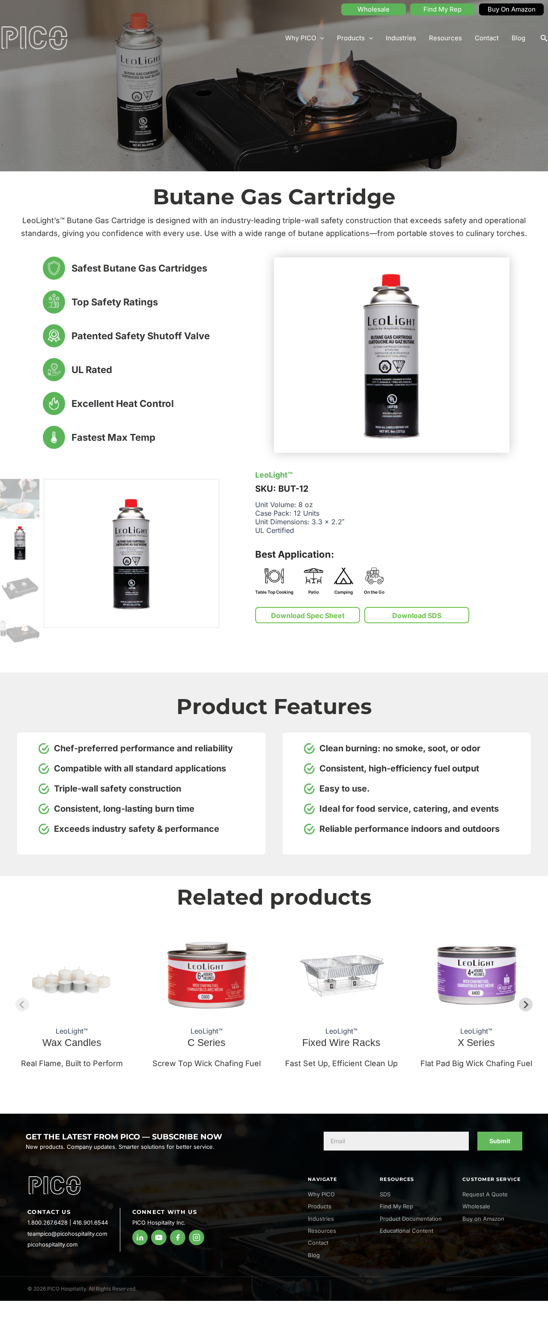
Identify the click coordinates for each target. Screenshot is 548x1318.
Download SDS (416, 615)
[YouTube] (159, 1237)
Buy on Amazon (483, 1218)
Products (351, 38)
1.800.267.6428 (47, 1222)
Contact (487, 38)
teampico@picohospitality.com (67, 1233)
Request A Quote (485, 1194)
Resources (445, 38)
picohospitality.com (52, 1244)
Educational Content (406, 1230)
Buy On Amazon (512, 9)
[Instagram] (196, 1237)
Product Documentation (411, 1218)
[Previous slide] (22, 1004)
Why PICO (300, 38)
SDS (385, 1194)
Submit (499, 1141)
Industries (401, 38)
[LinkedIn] (140, 1237)
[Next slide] (526, 1004)
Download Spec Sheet (308, 615)
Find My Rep (442, 9)
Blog (518, 38)
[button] (544, 38)
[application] (320, 38)
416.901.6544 (90, 1222)
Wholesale (373, 9)
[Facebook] (177, 1237)
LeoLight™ (274, 474)
